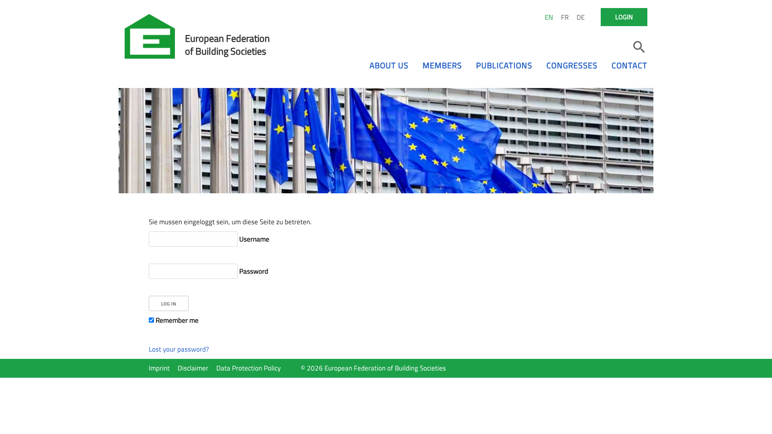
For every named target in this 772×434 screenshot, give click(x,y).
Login (624, 17)
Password (253, 271)
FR (565, 17)
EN (549, 17)
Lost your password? (179, 349)
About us (389, 65)
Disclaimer (193, 368)
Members (442, 65)
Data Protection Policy (248, 368)
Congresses (571, 65)
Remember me (176, 320)
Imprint (159, 368)
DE (581, 17)
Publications (504, 65)
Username (253, 239)
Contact (629, 65)
